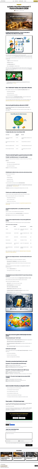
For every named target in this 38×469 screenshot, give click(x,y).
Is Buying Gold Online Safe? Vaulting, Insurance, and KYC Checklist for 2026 (5, 458)
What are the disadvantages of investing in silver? (31, 458)
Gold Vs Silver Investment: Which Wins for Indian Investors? (19, 458)
